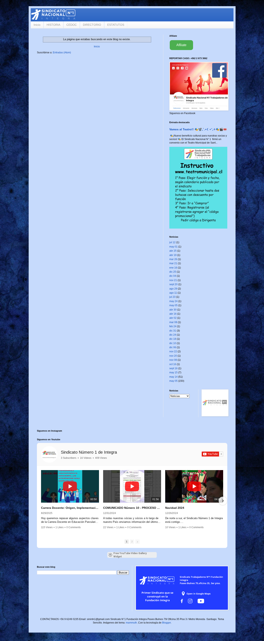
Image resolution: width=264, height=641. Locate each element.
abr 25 (173, 250)
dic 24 (172, 334)
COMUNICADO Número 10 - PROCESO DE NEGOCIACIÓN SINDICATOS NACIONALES (132, 507)
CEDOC (71, 24)
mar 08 (173, 322)
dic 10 (172, 343)
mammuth (131, 622)
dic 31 (172, 330)
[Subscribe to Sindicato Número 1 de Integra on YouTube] (212, 454)
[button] (41, 501)
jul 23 (172, 296)
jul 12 (172, 242)
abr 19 (173, 255)
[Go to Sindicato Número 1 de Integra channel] (49, 454)
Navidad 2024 (174, 507)
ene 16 (173, 267)
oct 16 (172, 364)
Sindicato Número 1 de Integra (89, 452)
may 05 (173, 305)
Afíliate (181, 45)
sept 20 (173, 284)
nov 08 (173, 359)
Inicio (37, 24)
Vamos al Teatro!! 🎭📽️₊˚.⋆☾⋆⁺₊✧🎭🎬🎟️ (198, 129)
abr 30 (173, 309)
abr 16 (173, 313)
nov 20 (173, 355)
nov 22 (173, 351)
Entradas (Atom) (62, 52)
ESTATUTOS (115, 24)
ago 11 (173, 292)
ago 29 (173, 288)
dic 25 (172, 271)
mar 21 (173, 263)
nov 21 (173, 280)
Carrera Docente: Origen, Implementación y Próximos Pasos (70, 507)
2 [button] (132, 541)
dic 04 (172, 275)
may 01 (173, 246)
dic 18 (172, 338)
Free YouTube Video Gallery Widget (130, 555)
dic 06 (172, 347)
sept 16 (173, 368)
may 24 (173, 301)
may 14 (173, 376)
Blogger (166, 622)
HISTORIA (53, 24)
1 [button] (126, 541)
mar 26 (173, 259)
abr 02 (173, 317)
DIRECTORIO (92, 24)
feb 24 (172, 326)
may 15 (173, 372)
